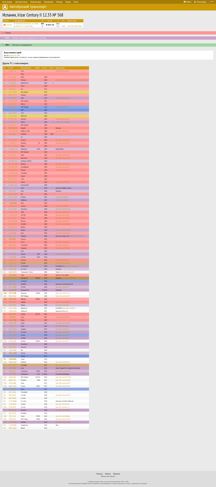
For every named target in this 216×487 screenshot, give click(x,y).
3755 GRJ (12, 344)
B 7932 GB (13, 119)
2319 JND (12, 374)
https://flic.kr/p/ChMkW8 (63, 224)
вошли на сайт (14, 55)
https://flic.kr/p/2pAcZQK (63, 209)
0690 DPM (13, 272)
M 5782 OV (13, 161)
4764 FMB (12, 320)
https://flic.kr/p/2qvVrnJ (63, 167)
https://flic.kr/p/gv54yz (62, 305)
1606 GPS (12, 347)
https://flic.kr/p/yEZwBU (63, 233)
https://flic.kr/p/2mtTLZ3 (63, 293)
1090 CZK (12, 266)
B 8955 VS (13, 71)
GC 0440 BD (13, 170)
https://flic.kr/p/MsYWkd (75, 26)
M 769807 (12, 86)
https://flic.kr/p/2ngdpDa (63, 302)
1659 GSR (12, 341)
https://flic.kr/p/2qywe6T (67, 272)
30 (5, 71)
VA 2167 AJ (13, 224)
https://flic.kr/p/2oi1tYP (62, 341)
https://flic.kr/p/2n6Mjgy (63, 416)
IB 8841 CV (13, 206)
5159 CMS (12, 254)
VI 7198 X (12, 218)
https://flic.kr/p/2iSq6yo (63, 122)
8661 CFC (12, 236)
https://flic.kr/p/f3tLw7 (62, 206)
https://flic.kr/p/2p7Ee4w (63, 386)
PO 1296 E (13, 92)
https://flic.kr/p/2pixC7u (63, 407)
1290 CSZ (12, 263)
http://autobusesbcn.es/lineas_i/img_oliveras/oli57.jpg (72, 80)
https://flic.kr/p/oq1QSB (63, 158)
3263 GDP (12, 335)
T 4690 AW (13, 203)
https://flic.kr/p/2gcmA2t (63, 422)
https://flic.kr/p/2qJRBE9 (63, 380)
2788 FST (12, 326)
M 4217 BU (13, 101)
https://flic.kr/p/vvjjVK (62, 326)
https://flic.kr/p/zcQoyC (63, 215)
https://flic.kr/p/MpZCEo (63, 362)
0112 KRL (12, 392)
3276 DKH (12, 275)
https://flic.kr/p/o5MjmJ (62, 338)
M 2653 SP (13, 176)
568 (5, 125)
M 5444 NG (13, 140)
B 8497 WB (13, 221)
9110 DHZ (12, 290)
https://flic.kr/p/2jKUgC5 (77, 236)
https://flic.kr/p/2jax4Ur (62, 119)
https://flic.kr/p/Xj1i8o (62, 200)
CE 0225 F (12, 155)
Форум (108, 474)
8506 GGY (12, 338)
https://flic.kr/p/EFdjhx (62, 245)
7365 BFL (12, 239)
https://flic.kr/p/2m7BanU (63, 371)
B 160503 (12, 77)
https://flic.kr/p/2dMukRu (63, 410)
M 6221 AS (13, 95)
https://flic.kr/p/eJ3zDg (62, 164)
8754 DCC (12, 260)
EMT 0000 (13, 107)
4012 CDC (12, 248)
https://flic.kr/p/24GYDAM (63, 377)
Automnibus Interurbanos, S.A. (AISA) (27, 23)
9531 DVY (12, 299)
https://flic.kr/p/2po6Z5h (63, 155)
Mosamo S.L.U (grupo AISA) (24, 26)
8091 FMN (12, 323)
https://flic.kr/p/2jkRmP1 (63, 242)
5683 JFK (12, 371)
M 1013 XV (13, 227)
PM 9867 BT (13, 149)
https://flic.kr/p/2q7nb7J (63, 404)
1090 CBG (12, 245)
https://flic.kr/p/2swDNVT (63, 395)
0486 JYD (12, 380)
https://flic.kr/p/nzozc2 (62, 260)
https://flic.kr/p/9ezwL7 (62, 107)
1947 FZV (12, 314)
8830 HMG (13, 356)
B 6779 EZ (13, 113)
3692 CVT (12, 191)
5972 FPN (12, 293)
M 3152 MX (13, 146)
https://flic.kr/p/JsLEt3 (62, 71)
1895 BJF (12, 242)
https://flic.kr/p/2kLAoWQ (63, 230)
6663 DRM (13, 287)
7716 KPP (12, 404)
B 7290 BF (13, 98)
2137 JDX (12, 368)
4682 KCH (12, 386)
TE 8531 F (13, 143)
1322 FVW (12, 308)
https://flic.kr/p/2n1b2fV (63, 140)
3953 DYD (12, 305)
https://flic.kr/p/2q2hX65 (69, 278)
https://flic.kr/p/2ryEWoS (63, 263)
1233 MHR (13, 401)
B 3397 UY (13, 230)
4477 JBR (12, 365)
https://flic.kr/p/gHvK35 (62, 182)
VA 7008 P (12, 134)
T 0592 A (12, 89)
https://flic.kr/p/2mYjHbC (63, 323)
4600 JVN (12, 377)
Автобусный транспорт (27, 7)
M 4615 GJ (13, 125)
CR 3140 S (12, 158)
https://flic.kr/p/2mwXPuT (63, 98)
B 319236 (12, 80)
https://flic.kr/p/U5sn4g (62, 170)
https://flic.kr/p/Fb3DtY (62, 221)
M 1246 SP (13, 182)
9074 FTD (12, 332)
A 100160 (12, 83)
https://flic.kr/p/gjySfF (69, 308)
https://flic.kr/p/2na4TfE (63, 296)
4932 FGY (12, 302)
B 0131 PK (13, 179)
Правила (116, 474)
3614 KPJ (12, 395)
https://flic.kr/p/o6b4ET (62, 287)
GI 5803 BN (13, 212)
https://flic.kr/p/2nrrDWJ (63, 383)
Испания (9, 25)
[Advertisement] (108, 451)
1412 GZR (12, 350)
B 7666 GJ (12, 122)
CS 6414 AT (13, 215)
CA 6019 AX (13, 173)
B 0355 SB (13, 194)
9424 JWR (12, 383)
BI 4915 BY (13, 185)
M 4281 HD (13, 128)
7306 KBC (12, 389)
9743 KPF (12, 407)
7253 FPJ (12, 317)
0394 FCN (12, 296)
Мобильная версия (108, 476)
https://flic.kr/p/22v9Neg (63, 365)
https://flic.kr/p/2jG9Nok (63, 317)
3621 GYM (13, 353)
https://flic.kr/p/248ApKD (63, 218)
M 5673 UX (13, 197)
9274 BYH (12, 200)
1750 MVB (13, 425)
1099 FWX (13, 311)
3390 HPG (12, 359)
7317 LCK (12, 416)
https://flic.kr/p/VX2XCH (63, 332)
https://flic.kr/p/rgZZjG (62, 329)
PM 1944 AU (13, 131)
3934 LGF (12, 419)
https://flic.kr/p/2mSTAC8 (63, 419)
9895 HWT (13, 362)
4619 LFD (12, 413)
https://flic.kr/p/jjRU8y (62, 197)
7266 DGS (12, 281)
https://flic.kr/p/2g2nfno (62, 212)
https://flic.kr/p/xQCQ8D (63, 254)
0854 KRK (12, 398)
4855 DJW (12, 284)
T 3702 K (12, 110)
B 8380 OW (13, 167)
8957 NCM (12, 428)
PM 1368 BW (14, 164)
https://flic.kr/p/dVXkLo (62, 131)
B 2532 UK (13, 209)
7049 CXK (12, 269)
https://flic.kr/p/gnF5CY (63, 335)
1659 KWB (13, 422)
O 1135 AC (13, 116)
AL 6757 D (12, 104)
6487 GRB (12, 233)
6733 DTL (12, 278)
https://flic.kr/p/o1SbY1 (72, 266)
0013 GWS (13, 329)
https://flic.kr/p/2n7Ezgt (63, 248)
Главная (99, 474)
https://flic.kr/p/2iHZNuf (63, 143)
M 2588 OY (13, 152)
